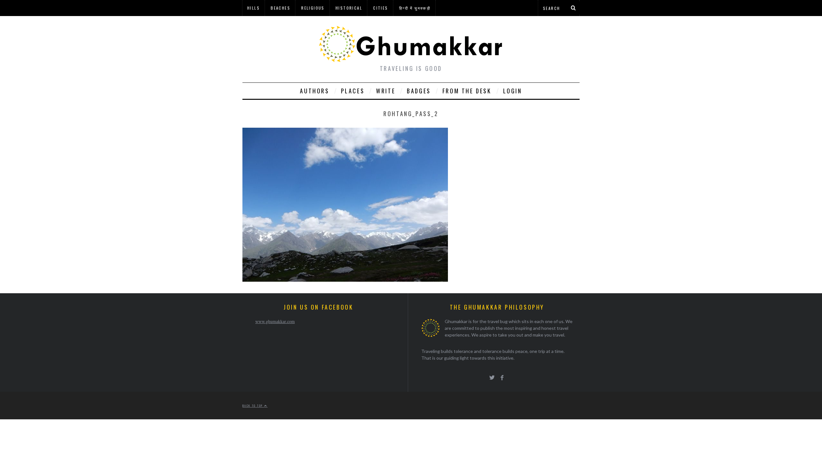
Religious (313, 8)
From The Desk (467, 91)
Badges (419, 91)
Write (385, 91)
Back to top (253, 405)
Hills (253, 8)
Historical (349, 8)
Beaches (280, 8)
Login (512, 91)
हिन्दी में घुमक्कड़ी (415, 8)
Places (353, 91)
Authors (314, 91)
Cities (380, 8)
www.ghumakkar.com (275, 321)
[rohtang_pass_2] (345, 280)
